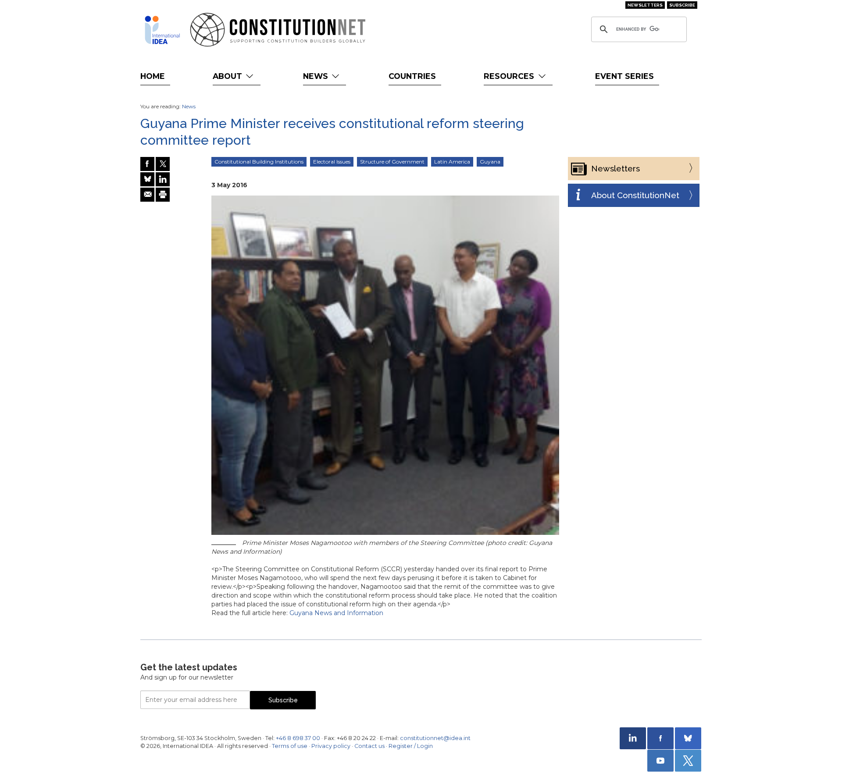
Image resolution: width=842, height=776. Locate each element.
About (228, 76)
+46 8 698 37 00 (298, 738)
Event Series (624, 76)
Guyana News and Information (336, 613)
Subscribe (682, 5)
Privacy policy (330, 746)
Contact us (369, 746)
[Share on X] (163, 164)
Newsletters (645, 5)
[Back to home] (162, 29)
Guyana (490, 161)
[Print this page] (163, 195)
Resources (510, 76)
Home (152, 76)
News (316, 76)
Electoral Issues (331, 161)
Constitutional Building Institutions (258, 161)
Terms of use (289, 746)
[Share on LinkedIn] (163, 179)
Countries (412, 76)
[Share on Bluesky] (147, 179)
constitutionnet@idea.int (435, 738)
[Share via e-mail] (147, 195)
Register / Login (411, 746)
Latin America (452, 161)
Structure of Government (392, 161)
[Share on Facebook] (147, 164)
